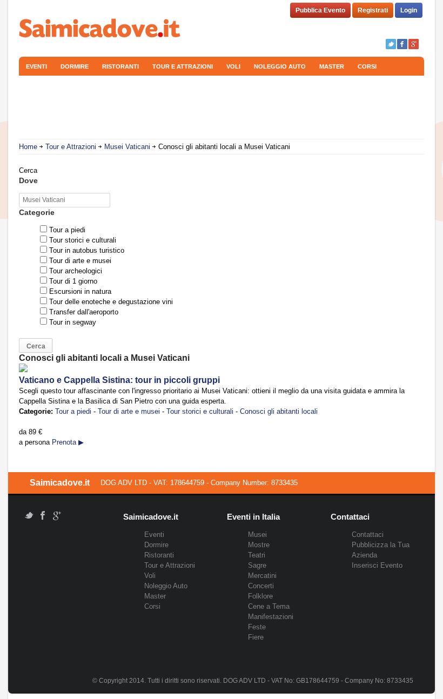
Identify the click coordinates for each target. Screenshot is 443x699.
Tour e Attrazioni (182, 66)
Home (28, 147)
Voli (233, 66)
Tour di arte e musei (129, 411)
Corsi (367, 66)
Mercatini (262, 576)
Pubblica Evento (320, 10)
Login (408, 10)
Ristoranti (120, 66)
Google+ (413, 44)
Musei (257, 534)
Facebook (402, 44)
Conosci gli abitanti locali (279, 411)
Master (331, 66)
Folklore (260, 596)
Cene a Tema (269, 606)
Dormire (75, 66)
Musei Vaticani (127, 147)
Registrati (373, 10)
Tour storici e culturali (199, 411)
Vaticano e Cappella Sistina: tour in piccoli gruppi (119, 380)
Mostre (259, 545)
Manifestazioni (270, 617)
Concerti (261, 586)
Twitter (391, 44)
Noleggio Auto (280, 66)
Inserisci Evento (377, 565)
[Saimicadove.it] (100, 29)
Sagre (257, 565)
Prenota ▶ (68, 442)
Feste (257, 627)
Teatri (256, 555)
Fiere (256, 637)
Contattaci (368, 534)
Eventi (36, 66)
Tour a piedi (73, 411)
